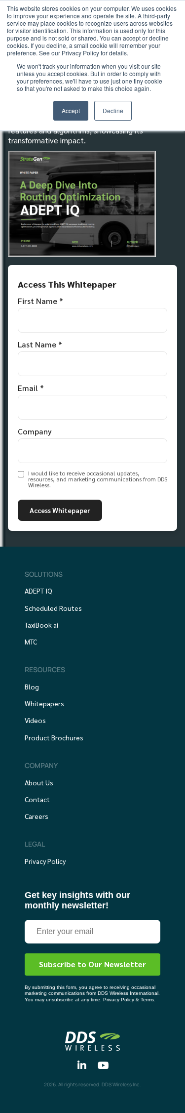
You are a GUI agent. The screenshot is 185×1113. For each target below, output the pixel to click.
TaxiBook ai (41, 624)
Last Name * (40, 344)
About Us (39, 782)
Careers (36, 816)
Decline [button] (113, 110)
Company (35, 431)
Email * (31, 388)
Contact (37, 799)
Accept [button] (71, 110)
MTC (31, 641)
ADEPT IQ (38, 590)
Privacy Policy (45, 860)
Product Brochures (54, 737)
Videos (35, 720)
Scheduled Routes (53, 607)
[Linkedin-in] (82, 1065)
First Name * (40, 301)
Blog (32, 686)
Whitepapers (44, 703)
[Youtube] (103, 1065)
